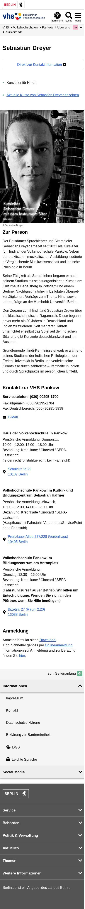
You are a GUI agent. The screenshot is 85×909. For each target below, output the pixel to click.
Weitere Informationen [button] (22, 873)
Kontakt (12, 710)
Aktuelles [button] (11, 848)
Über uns (63, 27)
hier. (22, 655)
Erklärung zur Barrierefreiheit (28, 735)
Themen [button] (9, 861)
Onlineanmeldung (59, 645)
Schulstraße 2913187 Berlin (19, 471)
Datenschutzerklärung (23, 722)
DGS (16, 747)
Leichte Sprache (24, 759)
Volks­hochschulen (25, 27)
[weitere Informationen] (24, 16)
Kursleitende (14, 32)
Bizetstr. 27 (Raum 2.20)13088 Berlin (26, 612)
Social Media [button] (14, 772)
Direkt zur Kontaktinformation (40, 64)
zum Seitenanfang (62, 673)
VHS (6, 27)
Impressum (14, 698)
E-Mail (13, 417)
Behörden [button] (11, 823)
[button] (77, 27)
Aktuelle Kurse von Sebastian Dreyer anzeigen (43, 95)
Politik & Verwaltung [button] (20, 835)
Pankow (47, 27)
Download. (47, 640)
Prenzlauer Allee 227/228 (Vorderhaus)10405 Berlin (38, 539)
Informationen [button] (15, 686)
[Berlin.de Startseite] (13, 4)
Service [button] (9, 810)
